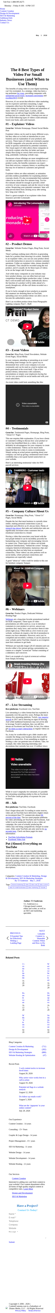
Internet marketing (17, 884)
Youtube (43, 887)
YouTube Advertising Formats (20, 837)
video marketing (33, 887)
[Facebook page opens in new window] (7, 1270)
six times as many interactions (20, 729)
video (27, 884)
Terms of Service (34, 1311)
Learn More (28, 1189)
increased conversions (34, 95)
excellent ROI (11, 98)
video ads (34, 884)
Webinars (9, 619)
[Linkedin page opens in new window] (7, 1278)
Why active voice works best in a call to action (32, 1079)
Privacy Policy (20, 1311)
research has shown (13, 528)
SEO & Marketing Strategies (31, 878)
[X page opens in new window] (7, 1274)
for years (20, 93)
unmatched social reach (15, 95)
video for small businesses (17, 887)
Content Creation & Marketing (27, 876)
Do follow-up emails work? (30, 1096)
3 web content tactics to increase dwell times (32, 1069)
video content (44, 884)
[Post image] (13, 969)
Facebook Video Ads (16, 839)
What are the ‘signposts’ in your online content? (32, 1106)
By (21, 881)
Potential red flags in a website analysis (31, 1088)
